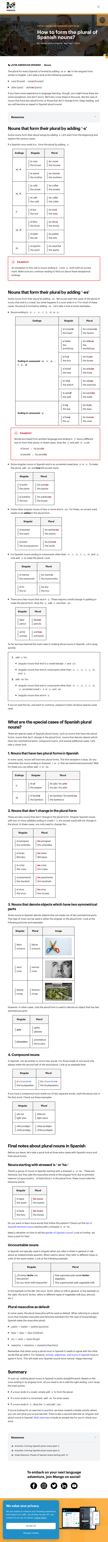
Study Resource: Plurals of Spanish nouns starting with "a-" (42, 1455)
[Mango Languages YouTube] (74, 1485)
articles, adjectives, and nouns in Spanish (68, 1355)
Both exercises (42, 1418)
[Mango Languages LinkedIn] (64, 1485)
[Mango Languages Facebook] (33, 1485)
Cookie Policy (40, 1518)
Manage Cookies (31, 1533)
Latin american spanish (26, 65)
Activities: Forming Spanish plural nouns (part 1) (37, 1446)
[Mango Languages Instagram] (43, 1485)
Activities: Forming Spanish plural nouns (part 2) (37, 1451)
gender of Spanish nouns (58, 1233)
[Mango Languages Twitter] (54, 1485)
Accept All (31, 1526)
